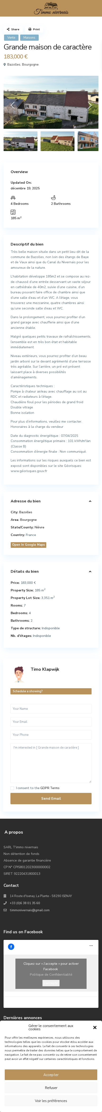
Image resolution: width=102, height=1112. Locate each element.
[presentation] (12, 106)
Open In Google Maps (28, 545)
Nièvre (39, 527)
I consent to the (38, 788)
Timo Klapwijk (45, 669)
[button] (95, 1027)
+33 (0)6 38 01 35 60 (25, 903)
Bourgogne (30, 64)
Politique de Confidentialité (51, 974)
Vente (11, 38)
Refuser (51, 1087)
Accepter (51, 1074)
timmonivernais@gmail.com (30, 910)
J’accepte (51, 983)
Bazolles (13, 64)
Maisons (29, 38)
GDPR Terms (50, 788)
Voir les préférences (51, 1101)
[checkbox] (12, 788)
